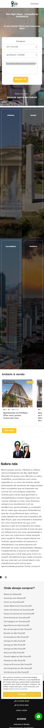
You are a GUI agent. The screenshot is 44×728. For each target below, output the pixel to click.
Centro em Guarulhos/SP (14, 602)
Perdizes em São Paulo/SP (14, 660)
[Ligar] (22, 703)
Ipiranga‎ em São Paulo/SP (14, 641)
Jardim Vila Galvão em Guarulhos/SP (19, 610)
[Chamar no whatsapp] (38, 716)
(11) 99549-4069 (22, 701)
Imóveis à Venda (21, 724)
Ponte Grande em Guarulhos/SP (17, 618)
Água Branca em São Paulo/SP (16, 625)
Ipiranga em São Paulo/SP (14, 645)
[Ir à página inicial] (14, 4)
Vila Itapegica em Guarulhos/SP (17, 621)
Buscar (19, 79)
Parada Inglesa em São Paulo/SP (17, 656)
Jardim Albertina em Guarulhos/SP (18, 606)
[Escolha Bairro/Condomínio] (20, 64)
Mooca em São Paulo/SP (14, 653)
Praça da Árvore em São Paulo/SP (18, 664)
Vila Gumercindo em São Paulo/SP (18, 668)
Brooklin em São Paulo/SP (14, 633)
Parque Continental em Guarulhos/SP (19, 614)
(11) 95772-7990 (22, 705)
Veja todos (9, 430)
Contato (35, 4)
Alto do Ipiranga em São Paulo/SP (18, 629)
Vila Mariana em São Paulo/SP (16, 672)
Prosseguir (22, 694)
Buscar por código (22, 93)
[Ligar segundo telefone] (22, 707)
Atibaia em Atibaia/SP (12, 594)
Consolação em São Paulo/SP (16, 637)
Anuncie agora (15, 97)
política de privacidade (17, 689)
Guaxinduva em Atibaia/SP (15, 598)
